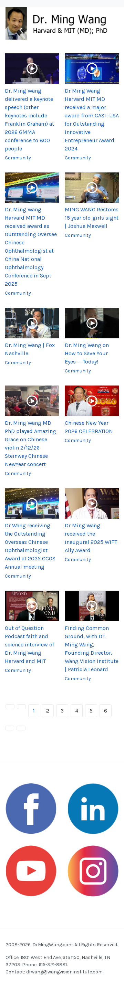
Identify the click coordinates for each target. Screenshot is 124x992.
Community (18, 158)
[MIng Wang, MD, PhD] (59, 23)
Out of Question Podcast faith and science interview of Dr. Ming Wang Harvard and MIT (29, 644)
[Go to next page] (9, 728)
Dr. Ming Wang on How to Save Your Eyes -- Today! (87, 353)
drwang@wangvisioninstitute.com (64, 972)
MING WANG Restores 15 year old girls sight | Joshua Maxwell (91, 217)
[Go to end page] (21, 728)
